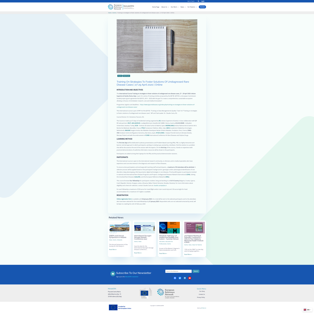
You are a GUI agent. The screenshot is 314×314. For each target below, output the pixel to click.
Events (120, 76)
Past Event (126, 76)
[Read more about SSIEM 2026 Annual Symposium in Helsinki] (119, 226)
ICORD (147, 135)
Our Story (202, 291)
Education (162, 241)
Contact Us (202, 294)
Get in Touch (191, 1)
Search (196, 271)
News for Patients (197, 245)
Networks (119, 240)
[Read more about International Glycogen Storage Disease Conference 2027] (144, 226)
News (110, 240)
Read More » (113, 249)
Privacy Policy (201, 297)
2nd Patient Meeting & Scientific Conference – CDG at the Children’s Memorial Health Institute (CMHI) (193, 239)
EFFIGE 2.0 (203, 308)
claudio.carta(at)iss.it (160, 185)
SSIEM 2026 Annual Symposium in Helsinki (117, 236)
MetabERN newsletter (131, 277)
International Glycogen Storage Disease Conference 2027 (142, 237)
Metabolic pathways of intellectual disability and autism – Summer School (168, 237)
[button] (198, 1)
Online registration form (124, 199)
